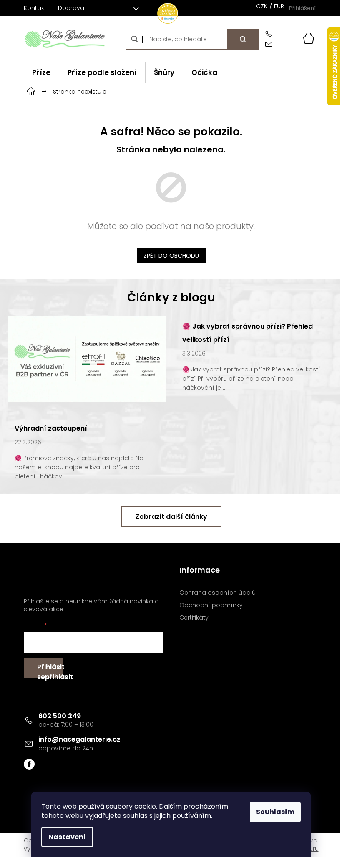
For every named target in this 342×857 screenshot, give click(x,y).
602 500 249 (59, 716)
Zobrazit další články (171, 516)
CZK (261, 6)
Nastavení (67, 837)
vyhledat (243, 39)
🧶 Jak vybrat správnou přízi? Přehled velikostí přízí (247, 332)
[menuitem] (41, 72)
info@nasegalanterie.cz (79, 739)
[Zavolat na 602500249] (270, 34)
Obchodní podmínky (211, 605)
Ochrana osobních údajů (217, 593)
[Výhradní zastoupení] (87, 358)
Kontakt (35, 8)
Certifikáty (194, 618)
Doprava (71, 8)
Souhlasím (275, 812)
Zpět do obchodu (171, 256)
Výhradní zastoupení (51, 428)
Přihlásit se (50, 670)
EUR (279, 6)
